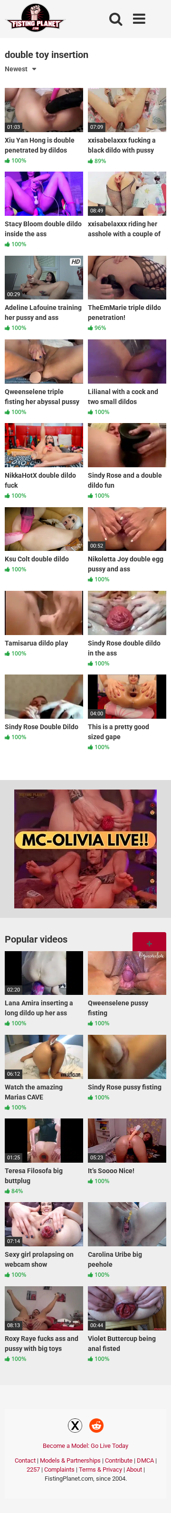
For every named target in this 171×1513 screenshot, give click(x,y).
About (134, 1469)
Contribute (119, 1460)
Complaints (59, 1469)
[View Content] (35, 19)
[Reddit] (96, 1427)
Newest (16, 69)
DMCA (145, 1460)
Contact (25, 1460)
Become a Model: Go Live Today (85, 1445)
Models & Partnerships (70, 1460)
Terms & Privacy (100, 1469)
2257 (33, 1469)
